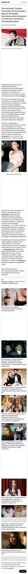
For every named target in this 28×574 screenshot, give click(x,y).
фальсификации (9, 249)
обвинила (21, 260)
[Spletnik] (5, 2)
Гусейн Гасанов (14, 273)
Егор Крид (4, 273)
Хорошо (23, 571)
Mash (23, 96)
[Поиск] (22, 2)
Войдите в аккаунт (7, 282)
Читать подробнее (9, 568)
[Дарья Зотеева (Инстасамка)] (14, 37)
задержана (5, 214)
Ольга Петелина (11, 269)
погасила (4, 136)
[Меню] (26, 2)
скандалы (4, 275)
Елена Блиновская (11, 271)
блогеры (21, 271)
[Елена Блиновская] (14, 156)
